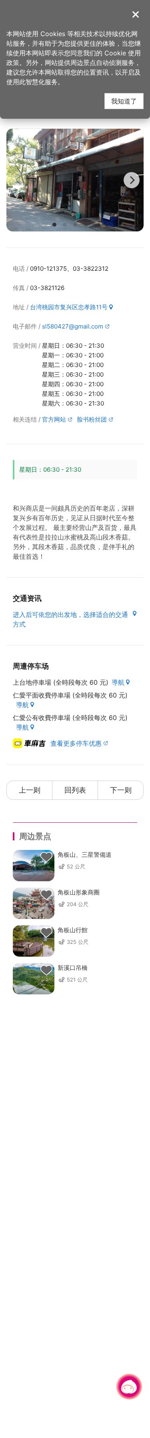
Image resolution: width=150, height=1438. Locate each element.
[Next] (132, 180)
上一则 (29, 790)
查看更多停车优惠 (76, 743)
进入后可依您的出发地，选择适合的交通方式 (70, 619)
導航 (118, 682)
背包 (46, 857)
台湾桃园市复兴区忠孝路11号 (69, 307)
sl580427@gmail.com (72, 326)
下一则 (121, 790)
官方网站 (54, 419)
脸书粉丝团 (92, 419)
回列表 (75, 790)
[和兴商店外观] (75, 179)
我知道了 (124, 100)
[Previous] (18, 180)
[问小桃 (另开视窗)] (129, 1386)
